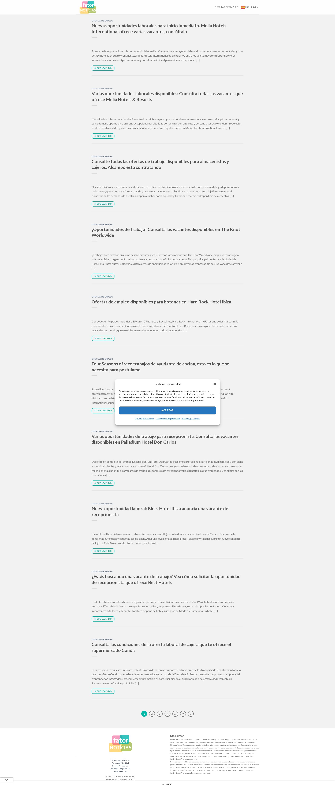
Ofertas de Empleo (226, 7)
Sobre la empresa (120, 771)
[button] (214, 384)
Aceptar (167, 410)
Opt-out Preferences (120, 766)
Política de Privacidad (120, 763)
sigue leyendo (103, 68)
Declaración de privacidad (168, 418)
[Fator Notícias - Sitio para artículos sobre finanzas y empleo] (91, 7)
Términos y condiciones (120, 760)
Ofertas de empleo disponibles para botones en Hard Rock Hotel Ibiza (161, 301)
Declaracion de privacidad (120, 769)
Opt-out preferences (144, 418)
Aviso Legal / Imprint (191, 418)
